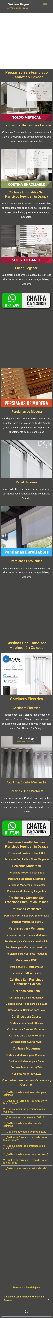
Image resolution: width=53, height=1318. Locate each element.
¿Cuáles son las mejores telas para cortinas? (24, 1093)
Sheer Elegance (26, 268)
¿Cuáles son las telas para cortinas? (26, 1154)
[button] (45, 4)
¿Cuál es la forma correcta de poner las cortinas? (25, 1102)
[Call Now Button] (6, 658)
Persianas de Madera (26, 412)
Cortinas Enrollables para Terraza (26, 125)
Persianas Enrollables (26, 561)
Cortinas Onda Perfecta (26, 791)
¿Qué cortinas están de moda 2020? (26, 1131)
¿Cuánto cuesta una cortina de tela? (26, 1168)
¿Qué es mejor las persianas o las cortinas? (24, 1110)
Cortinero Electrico (26, 708)
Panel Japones (26, 482)
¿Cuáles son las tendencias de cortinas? (22, 1124)
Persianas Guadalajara (26, 1287)
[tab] (26, 1093)
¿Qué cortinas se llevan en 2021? (24, 1117)
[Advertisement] (26, 41)
